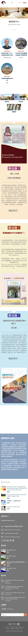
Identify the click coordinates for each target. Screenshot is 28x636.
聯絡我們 (17, 633)
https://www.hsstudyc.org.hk (12, 541)
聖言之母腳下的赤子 (7, 84)
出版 (20, 631)
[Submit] (25, 619)
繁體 (24, 2)
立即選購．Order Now (7, 613)
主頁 (8, 631)
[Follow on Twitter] (8, 545)
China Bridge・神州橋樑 (9, 632)
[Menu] (12, 2)
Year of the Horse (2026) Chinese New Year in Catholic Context (15, 603)
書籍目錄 (21, 106)
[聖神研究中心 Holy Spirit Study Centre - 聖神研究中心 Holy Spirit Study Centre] (5, 2)
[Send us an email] (10, 545)
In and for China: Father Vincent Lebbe (15, 597)
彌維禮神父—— (7, 82)
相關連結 (12, 633)
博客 (17, 632)
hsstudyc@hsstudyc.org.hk (11, 538)
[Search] (19, 2)
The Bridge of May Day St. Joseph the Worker (14, 585)
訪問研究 (8, 633)
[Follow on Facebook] (2, 545)
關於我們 (16, 631)
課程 (23, 632)
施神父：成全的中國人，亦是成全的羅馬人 (21, 53)
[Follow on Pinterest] (13, 545)
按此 (11, 215)
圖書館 (20, 632)
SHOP (21, 633)
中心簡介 (11, 631)
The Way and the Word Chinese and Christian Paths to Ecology (14, 591)
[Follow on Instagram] (5, 545)
